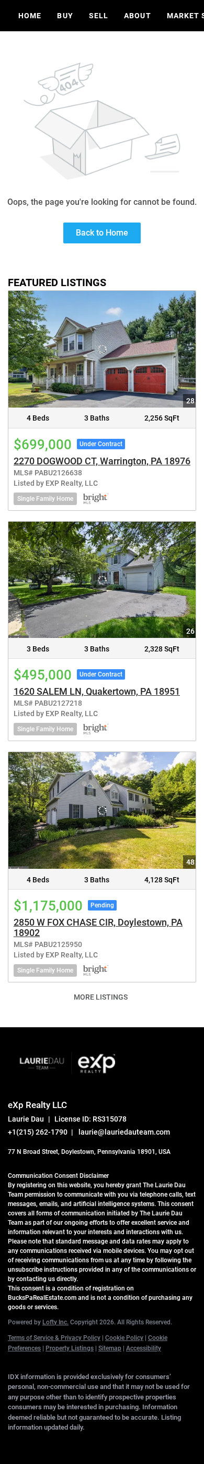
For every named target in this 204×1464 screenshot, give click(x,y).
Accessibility (143, 1348)
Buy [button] (65, 15)
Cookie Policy (124, 1338)
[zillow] (76, 1443)
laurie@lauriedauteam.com (124, 1132)
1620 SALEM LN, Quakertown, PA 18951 (97, 691)
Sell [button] (98, 15)
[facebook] (13, 1443)
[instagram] (97, 1443)
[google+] (138, 1443)
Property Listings (70, 1348)
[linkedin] (34, 1443)
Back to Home (102, 233)
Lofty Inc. (55, 1322)
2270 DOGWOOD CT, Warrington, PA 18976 (102, 461)
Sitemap (109, 1348)
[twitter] (55, 1443)
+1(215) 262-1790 (37, 1132)
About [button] (137, 15)
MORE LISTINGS (101, 997)
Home (29, 15)
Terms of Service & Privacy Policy (54, 1338)
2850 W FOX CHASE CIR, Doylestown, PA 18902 (98, 927)
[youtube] (117, 1443)
